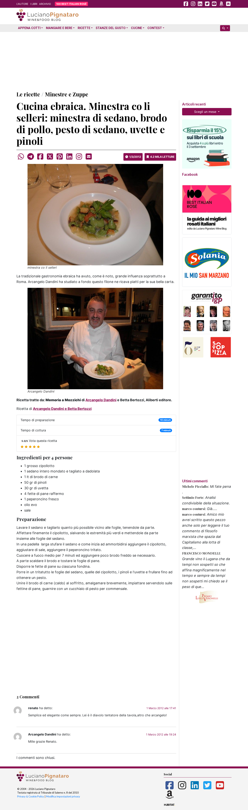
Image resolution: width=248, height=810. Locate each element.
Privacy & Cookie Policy (30, 796)
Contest (154, 28)
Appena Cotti (29, 28)
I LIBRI (33, 3)
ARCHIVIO (45, 3)
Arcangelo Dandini (100, 400)
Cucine (136, 28)
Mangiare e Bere (59, 28)
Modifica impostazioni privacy (63, 796)
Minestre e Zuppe (66, 94)
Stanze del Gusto (111, 28)
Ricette (84, 28)
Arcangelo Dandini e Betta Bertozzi (62, 409)
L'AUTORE (22, 3)
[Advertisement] (124, 60)
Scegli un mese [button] (205, 112)
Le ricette (28, 94)
